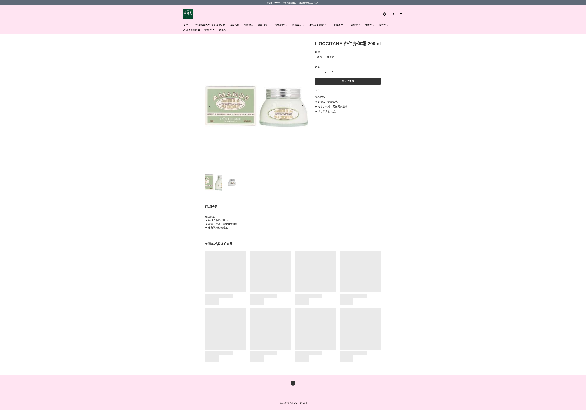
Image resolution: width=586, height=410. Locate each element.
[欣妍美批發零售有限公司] (188, 14)
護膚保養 (263, 25)
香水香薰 (297, 25)
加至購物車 (348, 81)
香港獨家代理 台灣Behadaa (210, 25)
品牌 (185, 25)
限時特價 (234, 25)
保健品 (222, 30)
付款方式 (369, 25)
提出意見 (303, 403)
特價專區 (248, 25)
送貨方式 (383, 25)
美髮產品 (338, 25)
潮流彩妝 (280, 25)
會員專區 (209, 30)
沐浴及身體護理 (317, 25)
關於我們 (355, 25)
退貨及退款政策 (191, 30)
